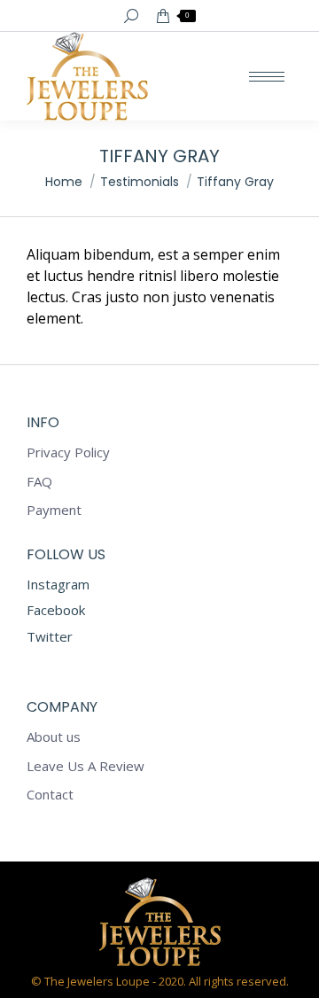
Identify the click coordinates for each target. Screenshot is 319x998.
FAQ (39, 481)
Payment (54, 510)
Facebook (56, 610)
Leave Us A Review (85, 766)
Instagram (58, 584)
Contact (50, 794)
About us (54, 737)
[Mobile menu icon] (266, 76)
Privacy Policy (68, 452)
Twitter (50, 636)
